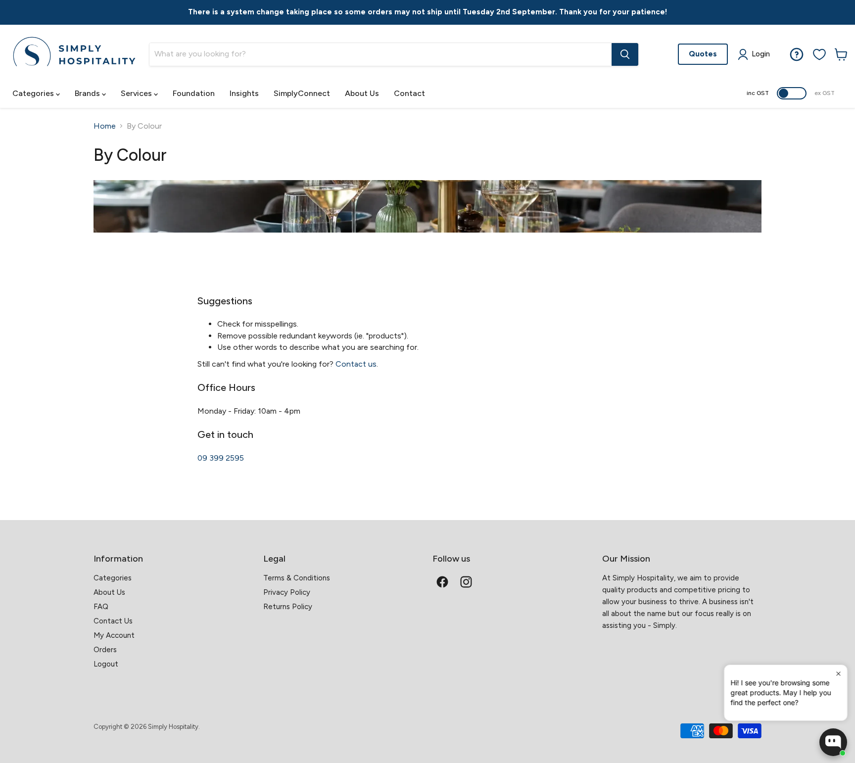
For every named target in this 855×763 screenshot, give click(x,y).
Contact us (356, 364)
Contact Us (113, 621)
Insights (244, 93)
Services (137, 93)
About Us (362, 93)
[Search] (625, 54)
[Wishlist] (819, 54)
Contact (409, 93)
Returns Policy (287, 606)
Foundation (194, 93)
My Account (114, 635)
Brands (88, 93)
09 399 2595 (220, 458)
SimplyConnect (302, 93)
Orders (105, 649)
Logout (106, 664)
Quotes (703, 53)
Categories (34, 93)
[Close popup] (838, 673)
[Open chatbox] (833, 742)
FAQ (101, 606)
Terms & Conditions (296, 577)
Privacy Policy (286, 592)
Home (105, 126)
